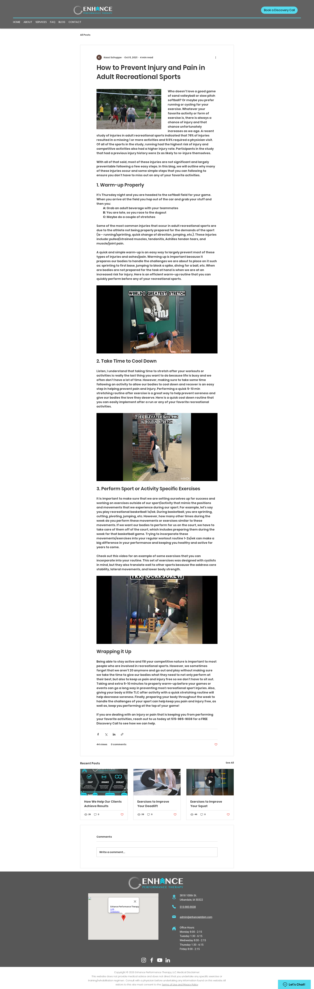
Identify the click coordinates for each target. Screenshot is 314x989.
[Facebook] (151, 960)
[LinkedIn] (168, 960)
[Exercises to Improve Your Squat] (210, 782)
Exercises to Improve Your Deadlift (153, 804)
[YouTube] (160, 960)
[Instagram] (143, 960)
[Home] (174, 928)
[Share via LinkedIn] (114, 734)
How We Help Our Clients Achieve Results (103, 804)
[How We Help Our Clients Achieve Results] (104, 782)
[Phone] (174, 906)
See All (230, 762)
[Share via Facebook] (98, 734)
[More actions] (216, 57)
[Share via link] (122, 734)
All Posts (85, 34)
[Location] (174, 897)
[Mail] (174, 917)
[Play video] (157, 319)
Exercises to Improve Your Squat (206, 804)
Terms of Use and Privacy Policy (180, 984)
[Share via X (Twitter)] (106, 734)
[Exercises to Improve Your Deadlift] (157, 782)
